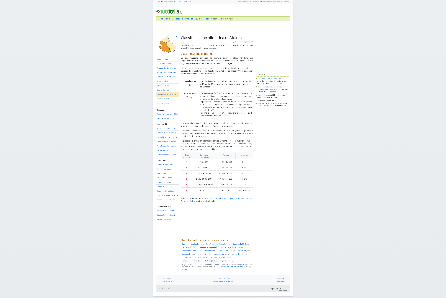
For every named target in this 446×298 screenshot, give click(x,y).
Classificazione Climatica (166, 94)
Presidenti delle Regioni (166, 150)
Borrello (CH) (204, 254)
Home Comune (162, 59)
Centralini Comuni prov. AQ (167, 133)
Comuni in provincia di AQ (166, 165)
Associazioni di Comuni (166, 211)
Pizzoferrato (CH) (234, 247)
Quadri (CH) (245, 251)
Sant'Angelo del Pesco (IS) (218, 244)
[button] (280, 289)
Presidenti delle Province (166, 146)
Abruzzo (176, 19)
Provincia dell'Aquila (191, 19)
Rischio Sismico (163, 90)
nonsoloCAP (168, 2)
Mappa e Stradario (164, 103)
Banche (286, 2)
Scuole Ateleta (162, 81)
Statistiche (271, 2)
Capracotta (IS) (190, 247)
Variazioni (255, 2)
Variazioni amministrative (223, 282)
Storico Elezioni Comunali (166, 72)
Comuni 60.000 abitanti (166, 187)
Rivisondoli (188, 254)
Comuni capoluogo (164, 182)
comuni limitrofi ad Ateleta (232, 267)
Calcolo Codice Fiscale (183, 2)
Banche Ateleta (163, 86)
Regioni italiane (163, 173)
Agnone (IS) (228, 261)
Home (160, 19)
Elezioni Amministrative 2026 (167, 114)
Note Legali (166, 279)
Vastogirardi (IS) (227, 251)
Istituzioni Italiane (223, 279)
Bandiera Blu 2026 (244, 2)
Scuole (279, 2)
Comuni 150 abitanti (165, 191)
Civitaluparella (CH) (191, 257)
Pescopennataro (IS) (192, 251)
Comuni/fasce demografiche (167, 195)
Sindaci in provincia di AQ (166, 128)
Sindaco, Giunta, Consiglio (167, 68)
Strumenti (280, 279)
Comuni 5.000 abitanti (166, 200)
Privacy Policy (167, 282)
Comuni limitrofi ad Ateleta (268, 103)
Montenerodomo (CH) (192, 261)
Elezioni (263, 2)
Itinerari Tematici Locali (166, 215)
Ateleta (206, 19)
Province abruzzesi (164, 169)
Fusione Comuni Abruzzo (166, 155)
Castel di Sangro (241, 254)
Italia (168, 19)
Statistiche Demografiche (167, 64)
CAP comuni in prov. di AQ (166, 141)
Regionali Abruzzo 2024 (165, 118)
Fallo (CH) (225, 257)
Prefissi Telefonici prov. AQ (167, 137)
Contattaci (280, 282)
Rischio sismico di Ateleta (268, 79)
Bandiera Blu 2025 (164, 219)
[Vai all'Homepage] (170, 11)
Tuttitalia (159, 2)
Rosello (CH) (210, 257)
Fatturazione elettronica (166, 77)
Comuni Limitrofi (163, 99)
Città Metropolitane (164, 178)
